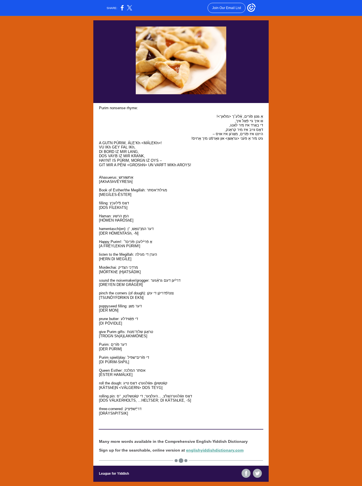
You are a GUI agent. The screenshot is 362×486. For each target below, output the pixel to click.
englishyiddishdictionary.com (215, 450)
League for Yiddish (114, 474)
